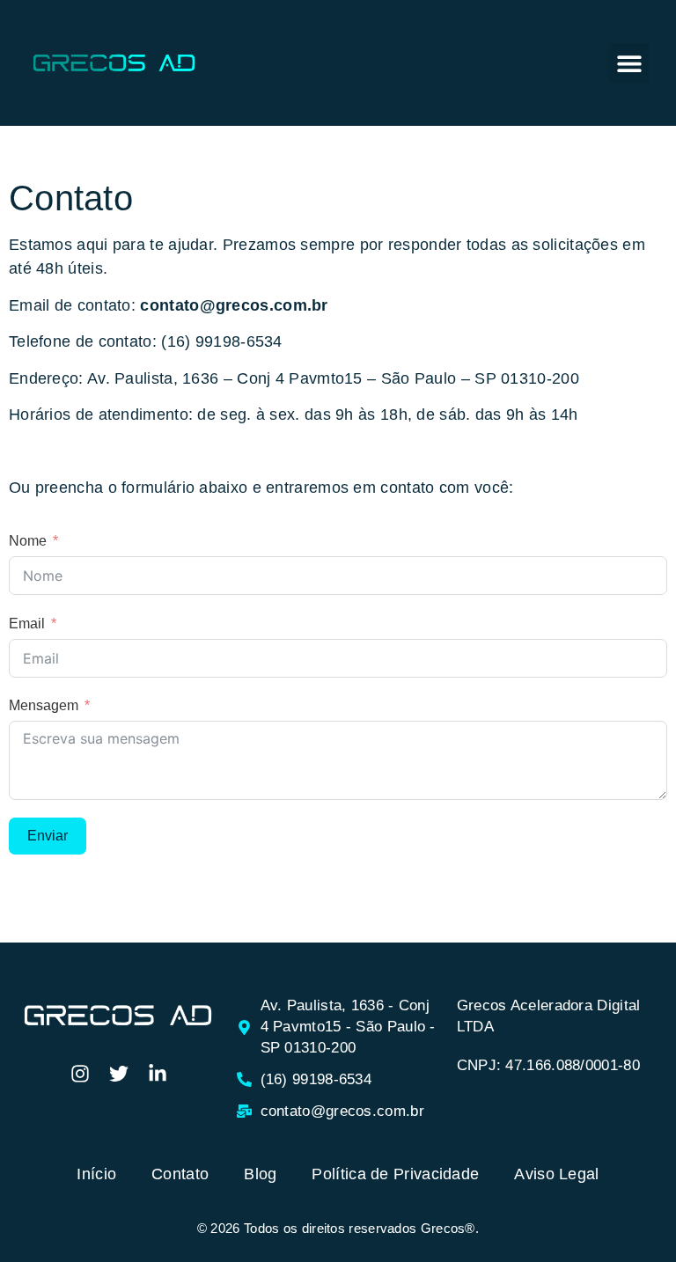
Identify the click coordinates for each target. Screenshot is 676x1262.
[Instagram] (80, 1073)
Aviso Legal (556, 1174)
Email (27, 623)
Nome (28, 540)
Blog (260, 1174)
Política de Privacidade (395, 1174)
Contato (180, 1174)
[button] (629, 63)
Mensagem (43, 705)
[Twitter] (118, 1073)
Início (96, 1174)
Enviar (47, 835)
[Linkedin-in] (157, 1073)
